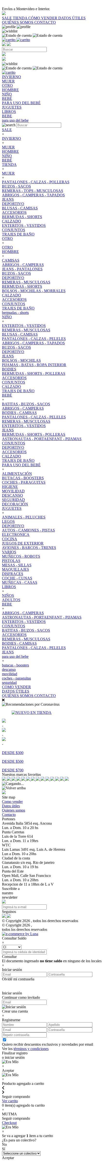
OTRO (7, 239)
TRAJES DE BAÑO (18, 234)
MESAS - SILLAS (16, 565)
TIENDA (20, 18)
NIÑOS (8, 595)
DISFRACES (12, 574)
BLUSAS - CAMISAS (20, 208)
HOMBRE (10, 151)
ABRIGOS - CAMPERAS (23, 265)
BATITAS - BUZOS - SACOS (26, 404)
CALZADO (11, 221)
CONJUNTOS (13, 230)
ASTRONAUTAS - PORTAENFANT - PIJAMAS (42, 439)
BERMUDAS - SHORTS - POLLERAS (33, 373)
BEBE (7, 604)
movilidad (9, 674)
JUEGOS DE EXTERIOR (23, 543)
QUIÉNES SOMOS (18, 22)
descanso (9, 669)
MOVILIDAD (13, 491)
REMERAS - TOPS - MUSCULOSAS (32, 191)
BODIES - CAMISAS (19, 413)
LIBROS (9, 587)
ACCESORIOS (14, 212)
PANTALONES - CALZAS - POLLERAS (35, 182)
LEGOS (8, 521)
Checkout (9, 1123)
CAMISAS (10, 260)
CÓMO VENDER (43, 18)
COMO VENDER (16, 687)
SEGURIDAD (13, 500)
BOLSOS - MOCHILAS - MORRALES (34, 291)
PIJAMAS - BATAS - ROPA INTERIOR (34, 365)
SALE (7, 18)
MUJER (8, 147)
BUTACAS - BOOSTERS (23, 478)
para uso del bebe (15, 656)
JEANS (8, 199)
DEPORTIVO (13, 204)
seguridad (9, 683)
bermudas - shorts (15, 313)
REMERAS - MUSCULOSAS (26, 282)
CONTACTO (45, 22)
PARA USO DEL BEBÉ (21, 465)
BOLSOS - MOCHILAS (21, 360)
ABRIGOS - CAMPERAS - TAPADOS (33, 195)
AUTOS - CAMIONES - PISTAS (28, 530)
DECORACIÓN (15, 504)
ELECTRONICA (16, 535)
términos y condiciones (31, 1049)
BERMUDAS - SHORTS (22, 217)
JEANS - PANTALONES (22, 269)
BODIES (9, 369)
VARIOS (9, 552)
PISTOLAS (11, 561)
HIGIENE (10, 487)
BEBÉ (7, 160)
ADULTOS (11, 600)
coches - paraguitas (16, 678)
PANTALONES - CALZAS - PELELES (34, 339)
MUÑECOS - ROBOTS (21, 556)
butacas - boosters (15, 665)
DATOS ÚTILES (72, 18)
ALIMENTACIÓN (17, 474)
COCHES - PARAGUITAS (23, 482)
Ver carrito (10, 1101)
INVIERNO (11, 138)
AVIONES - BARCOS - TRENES (29, 548)
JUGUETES (12, 508)
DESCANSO (12, 495)
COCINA (9, 539)
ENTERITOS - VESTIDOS (24, 225)
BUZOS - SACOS (16, 186)
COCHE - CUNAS (17, 578)
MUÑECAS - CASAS (19, 582)
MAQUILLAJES (15, 569)
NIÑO (7, 156)
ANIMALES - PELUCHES (23, 517)
